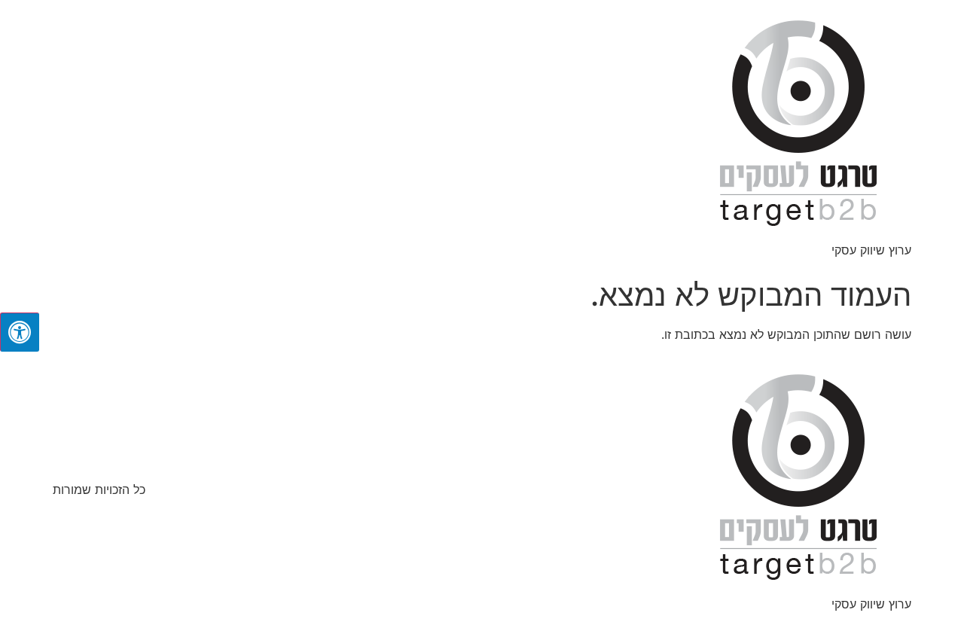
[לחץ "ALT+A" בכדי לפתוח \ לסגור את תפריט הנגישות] (19, 332)
